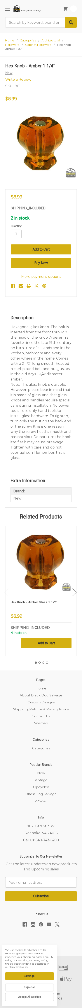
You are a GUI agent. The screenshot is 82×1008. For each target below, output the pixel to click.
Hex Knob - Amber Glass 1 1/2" (34, 602)
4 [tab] (47, 663)
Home (41, 688)
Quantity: (16, 226)
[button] (41, 938)
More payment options (41, 277)
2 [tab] (39, 663)
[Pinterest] (44, 286)
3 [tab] (43, 663)
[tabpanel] (41, 591)
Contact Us (41, 716)
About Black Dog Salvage (41, 695)
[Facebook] (13, 286)
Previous (6, 592)
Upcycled (41, 787)
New (41, 773)
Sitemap (41, 723)
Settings (29, 975)
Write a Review (18, 79)
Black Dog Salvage (41, 794)
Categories (41, 748)
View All (41, 801)
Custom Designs (41, 702)
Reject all (29, 987)
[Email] (21, 286)
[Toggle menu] (7, 9)
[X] (36, 286)
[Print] (28, 286)
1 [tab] (36, 663)
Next (74, 592)
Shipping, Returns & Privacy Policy (41, 709)
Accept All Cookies (29, 996)
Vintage (41, 780)
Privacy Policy (19, 967)
